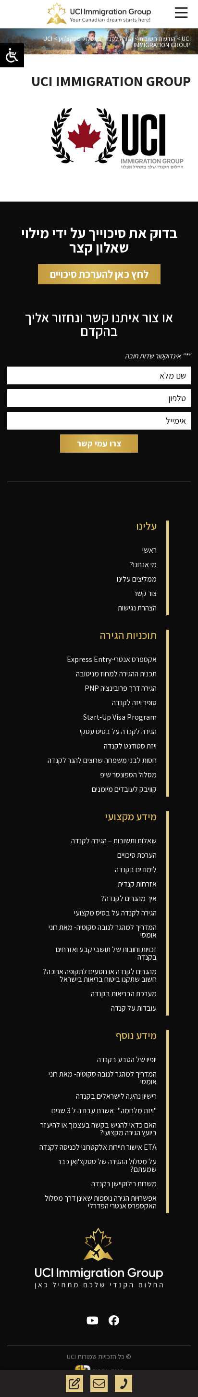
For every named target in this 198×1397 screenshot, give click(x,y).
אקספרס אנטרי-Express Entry (112, 659)
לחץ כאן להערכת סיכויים (99, 274)
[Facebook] (114, 1320)
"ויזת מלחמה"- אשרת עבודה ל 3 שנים (104, 1110)
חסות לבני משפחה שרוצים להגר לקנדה (102, 760)
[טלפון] (123, 1383)
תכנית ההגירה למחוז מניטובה (116, 674)
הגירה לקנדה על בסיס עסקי (118, 731)
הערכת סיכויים (137, 855)
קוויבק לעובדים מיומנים (124, 789)
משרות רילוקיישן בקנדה (124, 1184)
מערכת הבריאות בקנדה (124, 994)
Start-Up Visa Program (120, 717)
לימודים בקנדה (136, 869)
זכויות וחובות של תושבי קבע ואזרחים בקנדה (106, 953)
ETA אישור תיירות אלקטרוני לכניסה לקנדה (98, 1147)
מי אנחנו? (143, 564)
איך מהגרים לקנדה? (129, 898)
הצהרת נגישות (137, 608)
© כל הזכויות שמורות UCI (99, 1356)
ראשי (149, 550)
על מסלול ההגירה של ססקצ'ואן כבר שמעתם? (107, 1165)
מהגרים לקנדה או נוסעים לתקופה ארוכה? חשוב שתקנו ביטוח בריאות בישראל (100, 975)
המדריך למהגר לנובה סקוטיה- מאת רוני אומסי (103, 931)
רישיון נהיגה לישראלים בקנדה (116, 1096)
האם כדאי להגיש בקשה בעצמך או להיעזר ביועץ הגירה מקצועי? (98, 1129)
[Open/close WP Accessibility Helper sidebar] (12, 55)
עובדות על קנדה (134, 1008)
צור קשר (145, 593)
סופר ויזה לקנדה (134, 703)
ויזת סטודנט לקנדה (130, 746)
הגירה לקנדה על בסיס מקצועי (115, 913)
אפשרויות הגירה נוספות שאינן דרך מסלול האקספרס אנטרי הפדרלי (101, 1202)
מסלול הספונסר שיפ (128, 775)
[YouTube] (93, 1320)
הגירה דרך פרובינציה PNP (121, 688)
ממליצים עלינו (137, 579)
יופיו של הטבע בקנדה (127, 1059)
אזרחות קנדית (137, 884)
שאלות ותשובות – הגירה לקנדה (114, 841)
